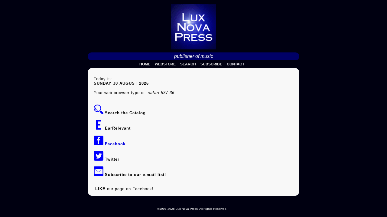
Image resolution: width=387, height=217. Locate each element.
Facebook (114, 144)
